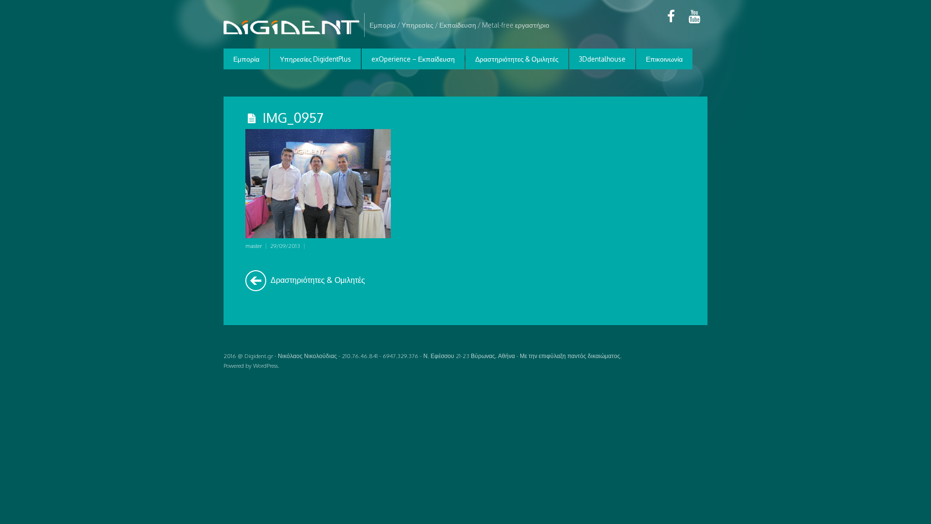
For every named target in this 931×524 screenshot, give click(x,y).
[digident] (291, 33)
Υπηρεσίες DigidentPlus (315, 59)
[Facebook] (671, 16)
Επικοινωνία (664, 59)
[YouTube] (694, 16)
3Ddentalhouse (602, 59)
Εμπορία (246, 59)
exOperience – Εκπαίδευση (413, 59)
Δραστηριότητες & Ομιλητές (517, 59)
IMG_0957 (293, 117)
